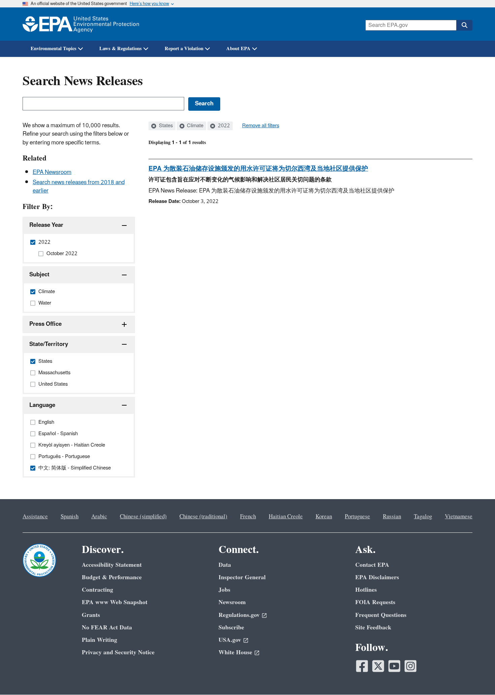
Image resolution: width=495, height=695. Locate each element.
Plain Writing (99, 640)
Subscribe (231, 627)
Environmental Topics (53, 48)
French (248, 517)
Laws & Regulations (120, 48)
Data (225, 564)
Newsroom (232, 602)
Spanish (69, 517)
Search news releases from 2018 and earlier (79, 186)
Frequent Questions (380, 615)
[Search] (464, 25)
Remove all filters (260, 125)
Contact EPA (372, 564)
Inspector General (242, 577)
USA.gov (230, 640)
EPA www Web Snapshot (114, 602)
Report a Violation (184, 48)
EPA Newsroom (52, 172)
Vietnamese (458, 517)
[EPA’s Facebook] (362, 666)
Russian (392, 517)
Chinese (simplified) (143, 517)
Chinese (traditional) (203, 517)
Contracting (97, 589)
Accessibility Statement (112, 564)
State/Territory (48, 344)
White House (235, 652)
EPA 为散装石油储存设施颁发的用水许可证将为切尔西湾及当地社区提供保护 (258, 168)
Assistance (35, 517)
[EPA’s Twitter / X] (378, 666)
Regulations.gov (239, 615)
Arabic (99, 517)
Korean (324, 517)
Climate (194, 125)
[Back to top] (476, 676)
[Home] (80, 24)
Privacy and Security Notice (118, 652)
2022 (223, 125)
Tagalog (423, 517)
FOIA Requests (375, 602)
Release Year (46, 225)
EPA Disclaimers (377, 577)
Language (42, 405)
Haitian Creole (286, 517)
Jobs (224, 589)
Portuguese (357, 517)
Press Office (45, 324)
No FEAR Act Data (107, 627)
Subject (39, 275)
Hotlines (366, 589)
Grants (91, 615)
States (165, 125)
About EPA (238, 48)
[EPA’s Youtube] (394, 666)
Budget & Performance (112, 577)
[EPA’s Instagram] (410, 666)
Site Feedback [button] (373, 627)
